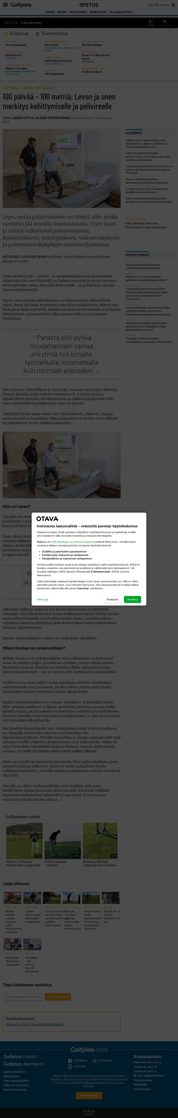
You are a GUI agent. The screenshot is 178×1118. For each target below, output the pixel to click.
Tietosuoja (42, 599)
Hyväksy (132, 599)
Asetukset (112, 599)
